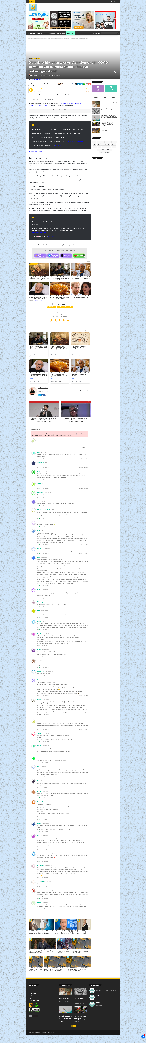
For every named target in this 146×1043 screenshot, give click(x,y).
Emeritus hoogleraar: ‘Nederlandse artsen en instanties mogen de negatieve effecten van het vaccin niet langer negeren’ (41, 932)
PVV (99, 147)
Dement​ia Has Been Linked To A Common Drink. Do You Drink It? (80, 277)
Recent (104, 97)
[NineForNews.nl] (31, 7)
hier (67, 245)
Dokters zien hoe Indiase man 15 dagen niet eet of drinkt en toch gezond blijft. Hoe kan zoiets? (53, 969)
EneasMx (33, 79)
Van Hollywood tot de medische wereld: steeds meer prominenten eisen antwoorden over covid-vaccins (109, 116)
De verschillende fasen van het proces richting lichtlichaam (35, 969)
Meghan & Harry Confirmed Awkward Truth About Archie (81, 296)
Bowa (97, 995)
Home (30, 38)
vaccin (70, 306)
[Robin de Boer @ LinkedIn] (42, 396)
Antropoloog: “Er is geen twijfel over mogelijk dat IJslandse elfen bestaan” (81, 951)
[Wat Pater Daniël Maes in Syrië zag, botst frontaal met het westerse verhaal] (96, 104)
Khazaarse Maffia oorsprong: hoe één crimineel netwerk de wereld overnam (108, 109)
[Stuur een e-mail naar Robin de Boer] (39, 396)
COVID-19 (114, 141)
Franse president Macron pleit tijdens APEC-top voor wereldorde (82, 933)
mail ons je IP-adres (76, 434)
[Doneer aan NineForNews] (79, 255)
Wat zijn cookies (32, 993)
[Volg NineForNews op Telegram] (53, 255)
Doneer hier (70, 33)
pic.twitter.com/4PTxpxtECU (40, 232)
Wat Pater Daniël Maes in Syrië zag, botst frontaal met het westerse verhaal (109, 103)
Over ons (31, 988)
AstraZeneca (51, 306)
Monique (98, 1002)
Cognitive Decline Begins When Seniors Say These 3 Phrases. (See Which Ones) (39, 278)
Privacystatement (33, 991)
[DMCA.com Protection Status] (43, 1016)
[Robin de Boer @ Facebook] (45, 396)
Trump (113, 147)
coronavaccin (61, 306)
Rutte (109, 147)
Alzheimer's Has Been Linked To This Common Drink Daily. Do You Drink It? (60, 278)
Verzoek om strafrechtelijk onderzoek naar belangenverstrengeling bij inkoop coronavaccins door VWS (65, 932)
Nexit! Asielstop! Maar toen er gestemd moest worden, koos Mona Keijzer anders (109, 129)
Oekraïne (113, 144)
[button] (31, 90)
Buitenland (36, 58)
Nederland (107, 144)
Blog (30, 998)
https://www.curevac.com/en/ (44, 815)
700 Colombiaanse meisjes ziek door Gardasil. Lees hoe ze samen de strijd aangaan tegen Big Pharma (77, 969)
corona (94, 141)
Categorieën (40, 33)
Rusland (104, 147)
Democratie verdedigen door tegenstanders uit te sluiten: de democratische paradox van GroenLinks (108, 124)
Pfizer (95, 147)
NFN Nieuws (31, 33)
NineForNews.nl (38, 300)
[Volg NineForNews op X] (66, 255)
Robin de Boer (34, 75)
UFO (99, 149)
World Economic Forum (104, 152)
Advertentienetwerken (34, 1000)
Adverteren (31, 995)
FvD (102, 144)
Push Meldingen (50, 33)
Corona (34, 38)
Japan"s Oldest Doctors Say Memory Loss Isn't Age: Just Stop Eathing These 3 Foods (38, 297)
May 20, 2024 (59, 145)
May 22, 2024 (52, 236)
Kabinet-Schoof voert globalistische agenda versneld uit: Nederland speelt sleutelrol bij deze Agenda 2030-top (41, 951)
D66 (95, 144)
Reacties (113, 97)
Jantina (98, 988)
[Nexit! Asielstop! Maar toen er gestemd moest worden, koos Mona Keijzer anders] (96, 130)
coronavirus (107, 141)
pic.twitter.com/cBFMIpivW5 (76, 141)
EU (98, 144)
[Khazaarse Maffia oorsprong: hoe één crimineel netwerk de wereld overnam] (96, 111)
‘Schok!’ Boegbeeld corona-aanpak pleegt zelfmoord (63, 951)
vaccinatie (109, 149)
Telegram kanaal (61, 33)
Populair (96, 97)
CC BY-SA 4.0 (38, 79)
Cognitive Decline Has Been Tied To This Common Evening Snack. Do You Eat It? (59, 297)
